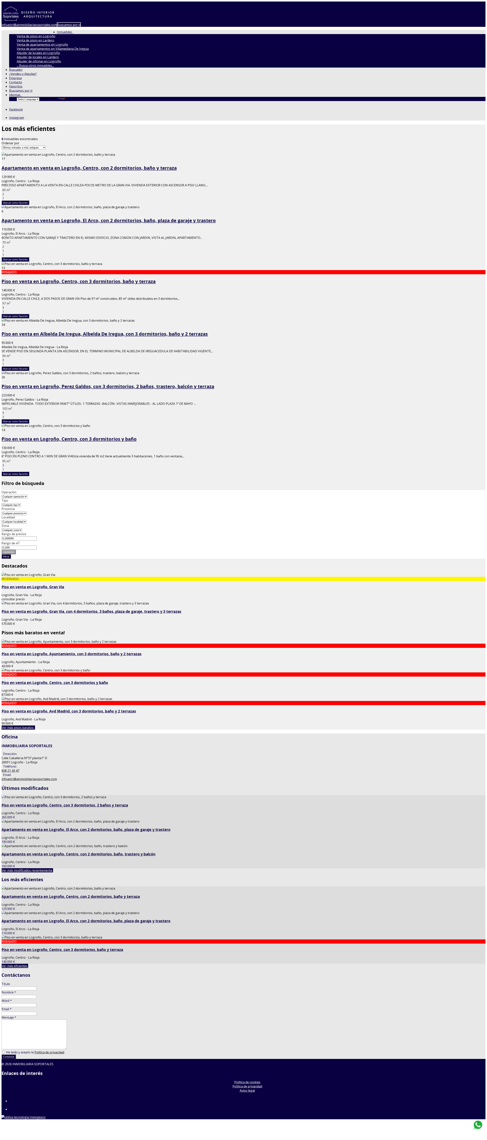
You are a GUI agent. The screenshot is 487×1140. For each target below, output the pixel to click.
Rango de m (11, 543)
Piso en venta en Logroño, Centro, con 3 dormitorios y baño (69, 439)
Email (7, 1009)
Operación (9, 492)
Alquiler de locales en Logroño (38, 53)
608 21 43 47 (10, 29)
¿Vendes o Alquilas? (23, 74)
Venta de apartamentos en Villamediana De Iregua (53, 49)
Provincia (8, 509)
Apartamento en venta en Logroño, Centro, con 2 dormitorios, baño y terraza (89, 168)
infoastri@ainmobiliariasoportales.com (29, 25)
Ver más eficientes (15, 966)
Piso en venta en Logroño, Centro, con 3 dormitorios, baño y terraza (79, 281)
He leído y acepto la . (35, 1052)
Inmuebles (65, 32)
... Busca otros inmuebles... (35, 65)
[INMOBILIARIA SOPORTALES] (29, 20)
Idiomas (15, 95)
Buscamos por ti (68, 25)
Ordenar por (10, 143)
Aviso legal (247, 1090)
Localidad (8, 517)
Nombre (9, 992)
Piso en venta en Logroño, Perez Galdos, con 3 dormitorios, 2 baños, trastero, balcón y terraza (108, 386)
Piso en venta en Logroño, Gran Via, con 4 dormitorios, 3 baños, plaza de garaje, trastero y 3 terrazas (91, 611)
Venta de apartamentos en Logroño (42, 44)
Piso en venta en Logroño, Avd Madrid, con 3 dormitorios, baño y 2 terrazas (69, 711)
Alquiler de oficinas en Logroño (39, 61)
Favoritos (15, 86)
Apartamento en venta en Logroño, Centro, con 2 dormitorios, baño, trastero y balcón (78, 854)
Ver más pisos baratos (18, 727)
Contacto (15, 82)
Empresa (15, 78)
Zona (5, 526)
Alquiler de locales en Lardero (38, 57)
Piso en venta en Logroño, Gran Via (33, 586)
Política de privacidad (49, 1052)
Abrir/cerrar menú (15, 4)
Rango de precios (14, 534)
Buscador (16, 70)
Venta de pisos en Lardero (35, 40)
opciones (8, 552)
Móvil (7, 1001)
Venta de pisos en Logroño (36, 36)
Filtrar (6, 556)
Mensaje (9, 1017)
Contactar (8, 1056)
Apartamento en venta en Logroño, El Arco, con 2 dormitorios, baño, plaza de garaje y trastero (109, 220)
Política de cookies (247, 1082)
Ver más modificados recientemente (27, 870)
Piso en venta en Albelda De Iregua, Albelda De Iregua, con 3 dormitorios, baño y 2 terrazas (105, 334)
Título (6, 984)
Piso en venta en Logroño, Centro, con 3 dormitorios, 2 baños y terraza (65, 805)
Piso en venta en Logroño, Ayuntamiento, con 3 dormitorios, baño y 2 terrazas (72, 653)
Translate (73, 99)
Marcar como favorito (15, 202)
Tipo (5, 500)
